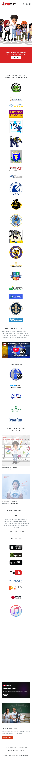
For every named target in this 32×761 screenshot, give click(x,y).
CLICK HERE (16, 57)
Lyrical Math (15, 755)
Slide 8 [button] (20, 538)
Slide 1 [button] (11, 538)
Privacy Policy (22, 747)
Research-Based (13, 750)
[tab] (11, 538)
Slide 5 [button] (16, 538)
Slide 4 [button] (15, 538)
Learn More (7, 737)
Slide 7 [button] (19, 538)
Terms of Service (10, 747)
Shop (22, 750)
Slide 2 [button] (12, 538)
